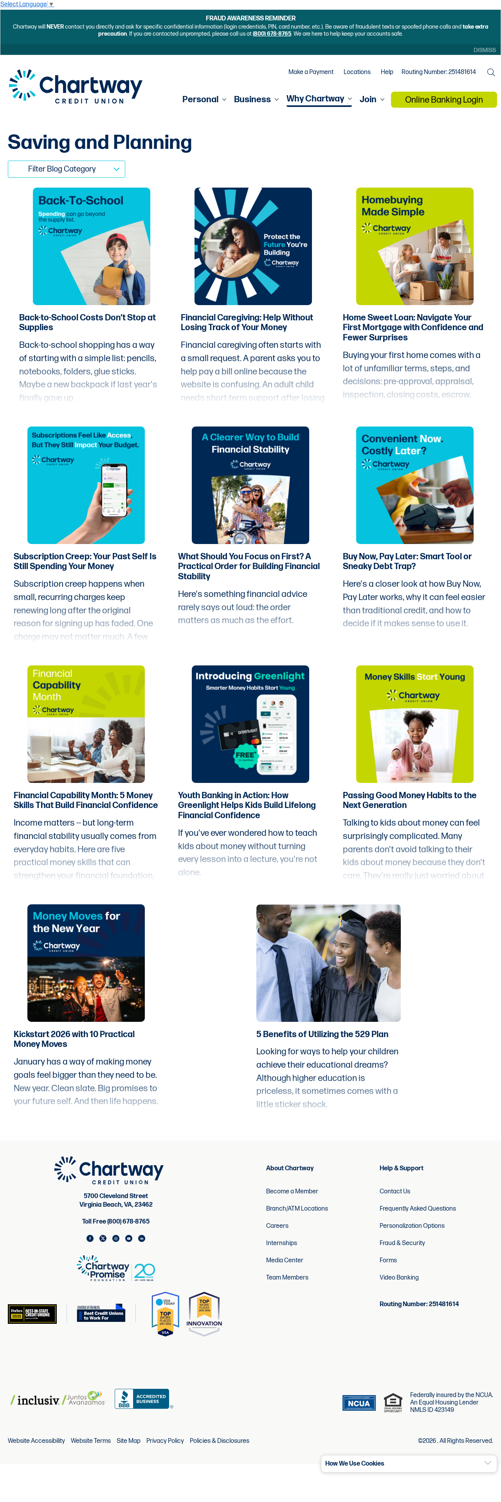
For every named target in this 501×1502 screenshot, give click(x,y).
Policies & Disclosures (219, 1441)
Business (252, 99)
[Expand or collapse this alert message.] (488, 1463)
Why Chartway (315, 99)
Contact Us (395, 1191)
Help (387, 72)
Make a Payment (310, 72)
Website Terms (91, 1441)
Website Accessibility (36, 1441)
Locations (357, 72)
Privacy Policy (165, 1441)
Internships (281, 1243)
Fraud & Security (402, 1243)
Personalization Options (412, 1226)
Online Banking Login (444, 100)
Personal (200, 99)
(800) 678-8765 (272, 34)
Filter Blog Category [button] (62, 169)
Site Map (129, 1441)
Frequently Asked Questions (418, 1209)
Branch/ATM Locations (297, 1209)
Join (368, 99)
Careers (277, 1226)
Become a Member (292, 1191)
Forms (388, 1260)
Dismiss (485, 50)
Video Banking (399, 1277)
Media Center (284, 1260)
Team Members (287, 1277)
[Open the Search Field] (491, 72)
